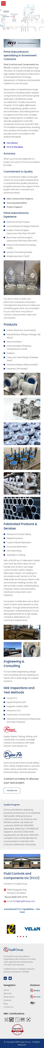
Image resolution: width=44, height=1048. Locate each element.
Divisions (7, 1000)
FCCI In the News (15, 147)
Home (6, 990)
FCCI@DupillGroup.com (24, 901)
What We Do (9, 997)
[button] (17, 936)
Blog (6, 1003)
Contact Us (12, 790)
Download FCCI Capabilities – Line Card (23, 911)
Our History (12, 143)
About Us (7, 993)
